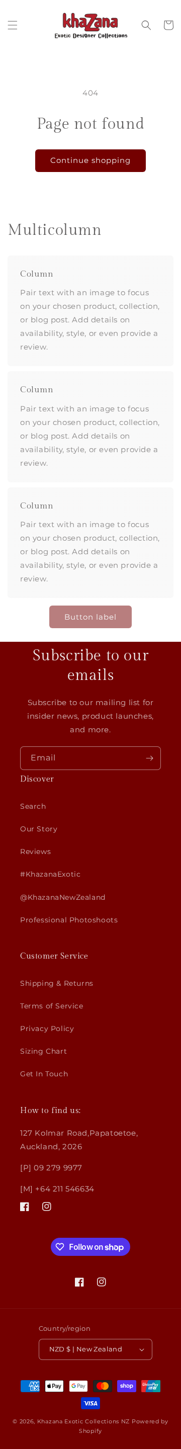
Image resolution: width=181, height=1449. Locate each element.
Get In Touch (44, 1073)
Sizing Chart (43, 1051)
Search (33, 806)
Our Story (38, 828)
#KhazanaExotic (50, 874)
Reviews (35, 851)
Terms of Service (51, 1005)
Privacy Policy (47, 1028)
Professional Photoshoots (69, 919)
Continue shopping (90, 160)
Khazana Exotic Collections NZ (83, 1421)
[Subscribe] (149, 758)
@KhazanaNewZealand (63, 897)
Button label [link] (90, 617)
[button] (13, 25)
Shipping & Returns (57, 983)
